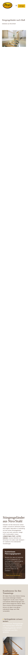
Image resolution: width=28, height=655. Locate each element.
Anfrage (21, 6)
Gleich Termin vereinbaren (13, 575)
